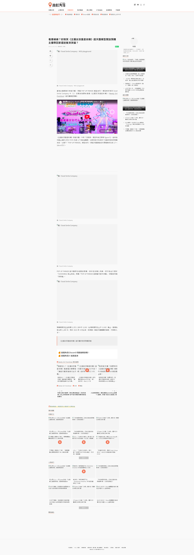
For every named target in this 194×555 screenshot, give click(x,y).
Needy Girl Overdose (64, 386)
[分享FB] (50, 51)
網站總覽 (124, 547)
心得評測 (61, 10)
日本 (75, 386)
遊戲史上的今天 (116, 14)
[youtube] (138, 5)
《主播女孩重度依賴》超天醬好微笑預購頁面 (76, 341)
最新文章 (126, 56)
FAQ (75, 547)
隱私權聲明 (99, 547)
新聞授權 (83, 547)
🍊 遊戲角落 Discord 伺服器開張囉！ (74, 352)
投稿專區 (109, 10)
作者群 (118, 10)
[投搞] (135, 5)
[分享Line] (50, 56)
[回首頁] (56, 5)
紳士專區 (89, 10)
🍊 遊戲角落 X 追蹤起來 (68, 355)
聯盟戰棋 (105, 14)
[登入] (141, 5)
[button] (144, 5)
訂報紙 (112, 547)
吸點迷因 (96, 14)
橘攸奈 (77, 14)
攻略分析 (51, 10)
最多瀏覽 (126, 95)
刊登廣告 (70, 547)
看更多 (84, 458)
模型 (81, 386)
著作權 (94, 547)
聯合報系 (106, 547)
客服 (78, 547)
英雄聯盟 (69, 14)
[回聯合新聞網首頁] (50, 5)
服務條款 (90, 547)
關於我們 (117, 547)
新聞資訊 (70, 10)
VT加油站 (99, 10)
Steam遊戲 (86, 14)
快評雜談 (80, 10)
